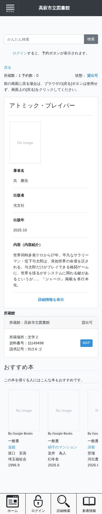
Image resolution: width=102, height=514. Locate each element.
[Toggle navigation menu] (10, 8)
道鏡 (11, 447)
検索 (91, 39)
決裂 (91, 447)
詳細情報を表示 (51, 299)
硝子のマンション (62, 447)
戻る (7, 67)
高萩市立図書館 (54, 7)
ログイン (20, 53)
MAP (86, 343)
